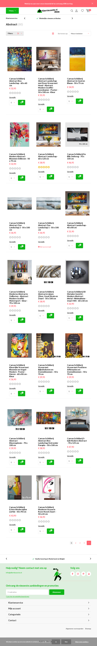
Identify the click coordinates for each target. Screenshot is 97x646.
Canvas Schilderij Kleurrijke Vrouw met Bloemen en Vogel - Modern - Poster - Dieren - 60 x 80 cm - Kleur (19, 371)
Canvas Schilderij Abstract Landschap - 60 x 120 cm (48, 156)
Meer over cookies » (82, 642)
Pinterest (83, 574)
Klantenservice (11, 18)
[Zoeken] (72, 10)
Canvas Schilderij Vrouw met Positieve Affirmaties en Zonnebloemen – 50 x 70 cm (77, 369)
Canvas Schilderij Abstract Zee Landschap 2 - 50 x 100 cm (19, 226)
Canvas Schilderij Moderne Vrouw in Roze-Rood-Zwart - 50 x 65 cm (47, 510)
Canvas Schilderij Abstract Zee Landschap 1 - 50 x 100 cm (48, 226)
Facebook (72, 574)
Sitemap (88, 629)
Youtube (89, 574)
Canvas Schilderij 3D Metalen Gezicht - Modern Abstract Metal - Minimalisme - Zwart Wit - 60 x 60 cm (77, 296)
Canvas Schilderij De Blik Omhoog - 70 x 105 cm (76, 156)
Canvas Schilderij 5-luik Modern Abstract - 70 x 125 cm (77, 440)
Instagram (78, 574)
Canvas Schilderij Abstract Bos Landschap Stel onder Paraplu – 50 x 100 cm (48, 441)
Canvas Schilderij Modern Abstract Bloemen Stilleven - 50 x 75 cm (19, 157)
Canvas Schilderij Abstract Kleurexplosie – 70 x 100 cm (18, 441)
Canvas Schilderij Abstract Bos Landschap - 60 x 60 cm (18, 82)
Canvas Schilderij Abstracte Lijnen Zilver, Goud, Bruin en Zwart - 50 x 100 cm (48, 295)
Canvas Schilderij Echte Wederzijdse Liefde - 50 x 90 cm (18, 509)
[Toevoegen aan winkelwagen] (21, 102)
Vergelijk (12, 97)
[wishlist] (82, 10)
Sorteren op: (63, 34)
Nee (66, 642)
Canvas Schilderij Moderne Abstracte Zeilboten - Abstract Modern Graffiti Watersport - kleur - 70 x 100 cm (18, 297)
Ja (56, 642)
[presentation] (26, 18)
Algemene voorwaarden (74, 629)
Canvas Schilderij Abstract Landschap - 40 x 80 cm (77, 225)
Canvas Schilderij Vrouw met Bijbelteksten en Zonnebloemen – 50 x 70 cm (48, 369)
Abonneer (57, 592)
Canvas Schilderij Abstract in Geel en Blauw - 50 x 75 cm (76, 80)
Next (89, 543)
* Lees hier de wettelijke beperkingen (17, 596)
